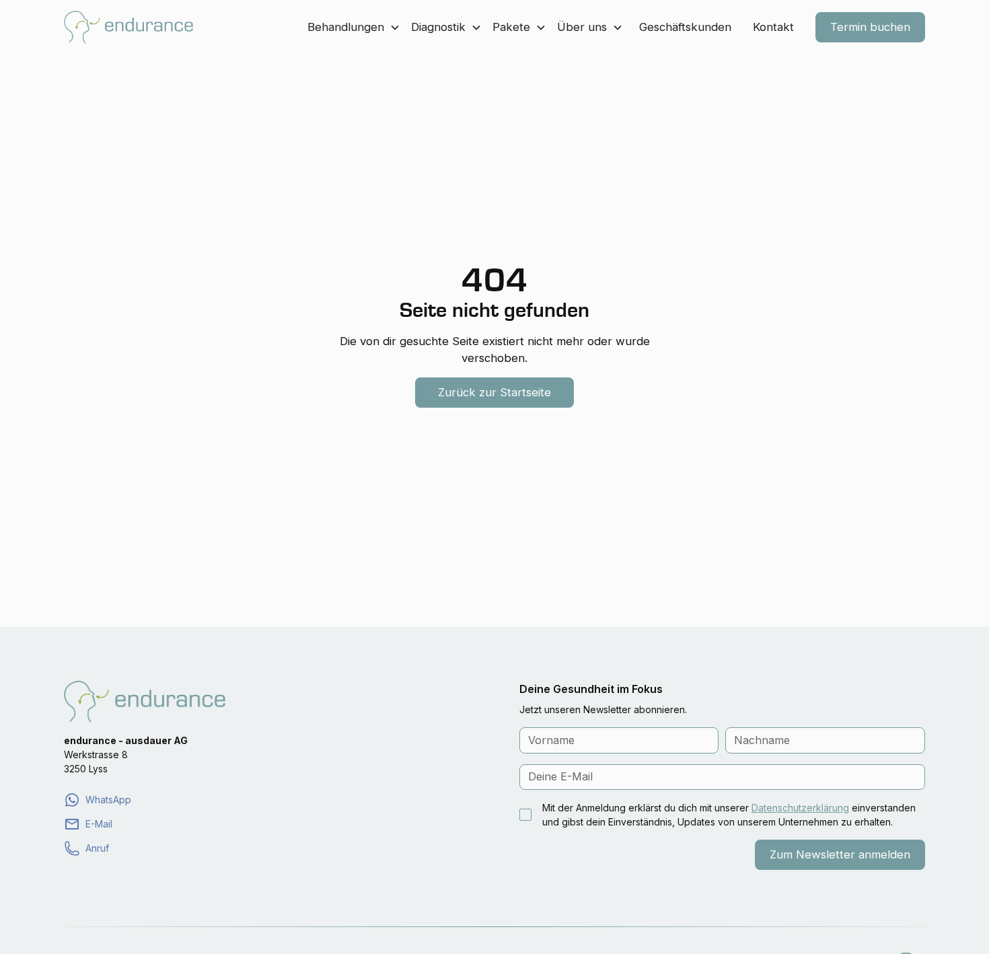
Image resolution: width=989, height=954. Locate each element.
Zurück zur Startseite (494, 392)
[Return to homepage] (128, 27)
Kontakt (773, 27)
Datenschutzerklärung (800, 807)
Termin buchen (870, 27)
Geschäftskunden (685, 27)
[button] (354, 27)
